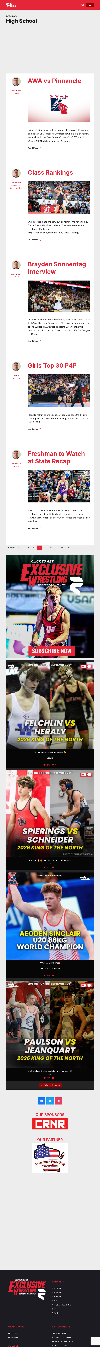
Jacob (13, 91)
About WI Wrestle (61, 1337)
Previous (11, 548)
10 (34, 548)
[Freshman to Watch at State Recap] (59, 506)
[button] (90, 4)
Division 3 (57, 1296)
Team (55, 1313)
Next (68, 548)
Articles (19, 463)
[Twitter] (50, 1101)
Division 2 (57, 1292)
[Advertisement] (50, 48)
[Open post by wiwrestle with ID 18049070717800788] (50, 705)
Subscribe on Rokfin (63, 1341)
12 (45, 548)
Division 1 (57, 1288)
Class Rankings (50, 172)
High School (16, 466)
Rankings (19, 188)
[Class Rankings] (59, 218)
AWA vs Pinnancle (54, 80)
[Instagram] (58, 1101)
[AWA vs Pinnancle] (59, 126)
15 (62, 548)
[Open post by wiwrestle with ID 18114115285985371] (50, 1024)
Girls (54, 1301)
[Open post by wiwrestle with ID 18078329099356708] (50, 813)
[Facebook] (42, 1101)
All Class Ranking (61, 1305)
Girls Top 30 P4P (52, 365)
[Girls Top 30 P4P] (59, 411)
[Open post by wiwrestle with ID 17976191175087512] (50, 916)
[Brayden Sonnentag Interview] (59, 315)
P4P (54, 1309)
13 (51, 548)
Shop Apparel (59, 1333)
